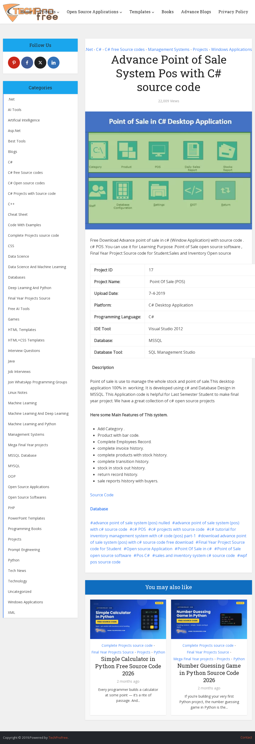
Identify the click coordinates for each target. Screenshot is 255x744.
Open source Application (149, 548)
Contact (246, 737)
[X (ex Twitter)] (40, 63)
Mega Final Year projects (193, 658)
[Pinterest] (14, 63)
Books (168, 11)
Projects (48, 11)
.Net (89, 49)
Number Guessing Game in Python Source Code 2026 (209, 672)
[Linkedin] (54, 63)
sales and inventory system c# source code (195, 555)
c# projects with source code (177, 529)
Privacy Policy (233, 11)
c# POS (139, 529)
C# (99, 49)
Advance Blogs (196, 11)
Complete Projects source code (127, 645)
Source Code (102, 495)
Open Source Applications (92, 11)
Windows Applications (231, 49)
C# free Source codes (125, 49)
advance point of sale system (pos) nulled (131, 523)
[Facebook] (27, 63)
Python (159, 652)
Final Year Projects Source (112, 652)
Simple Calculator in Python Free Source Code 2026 (128, 666)
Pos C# (143, 555)
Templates (139, 11)
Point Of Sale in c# (195, 548)
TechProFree (58, 737)
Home (26, 11)
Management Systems (169, 49)
